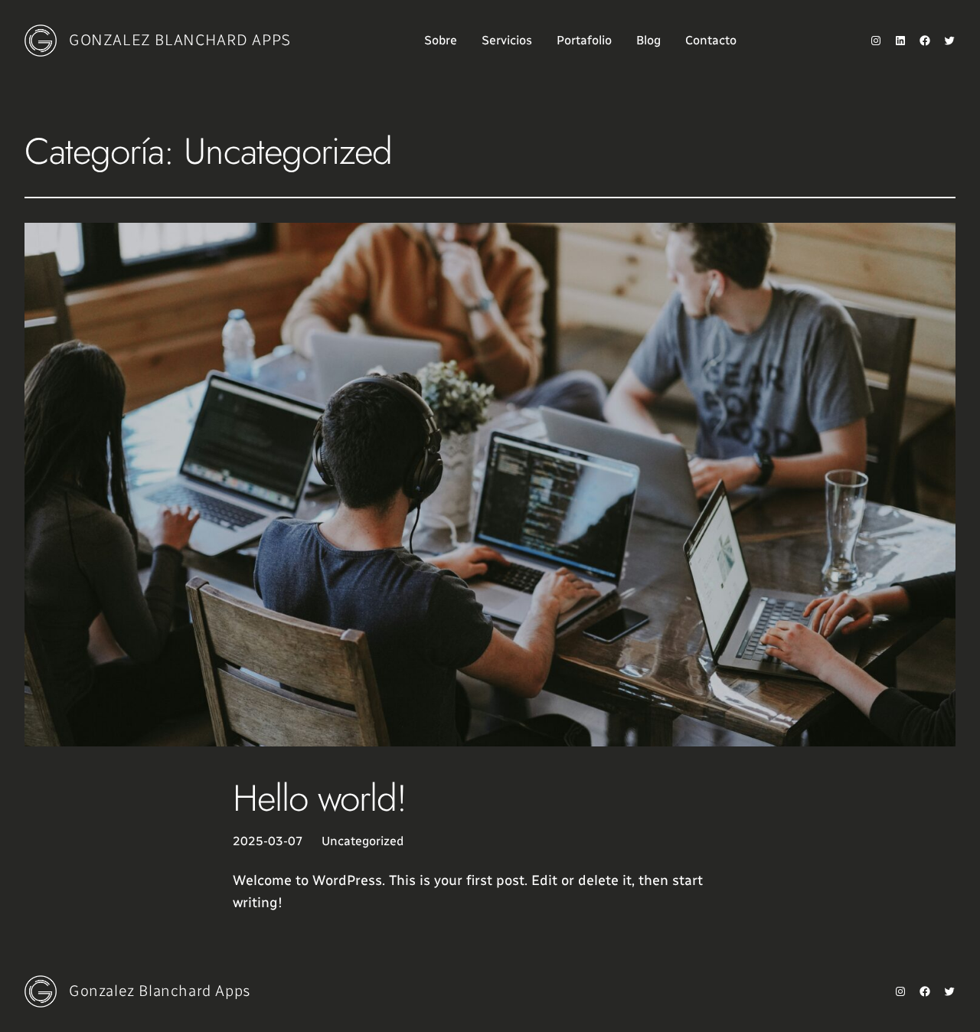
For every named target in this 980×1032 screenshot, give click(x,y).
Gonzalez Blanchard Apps (180, 40)
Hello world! (320, 798)
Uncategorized (362, 841)
